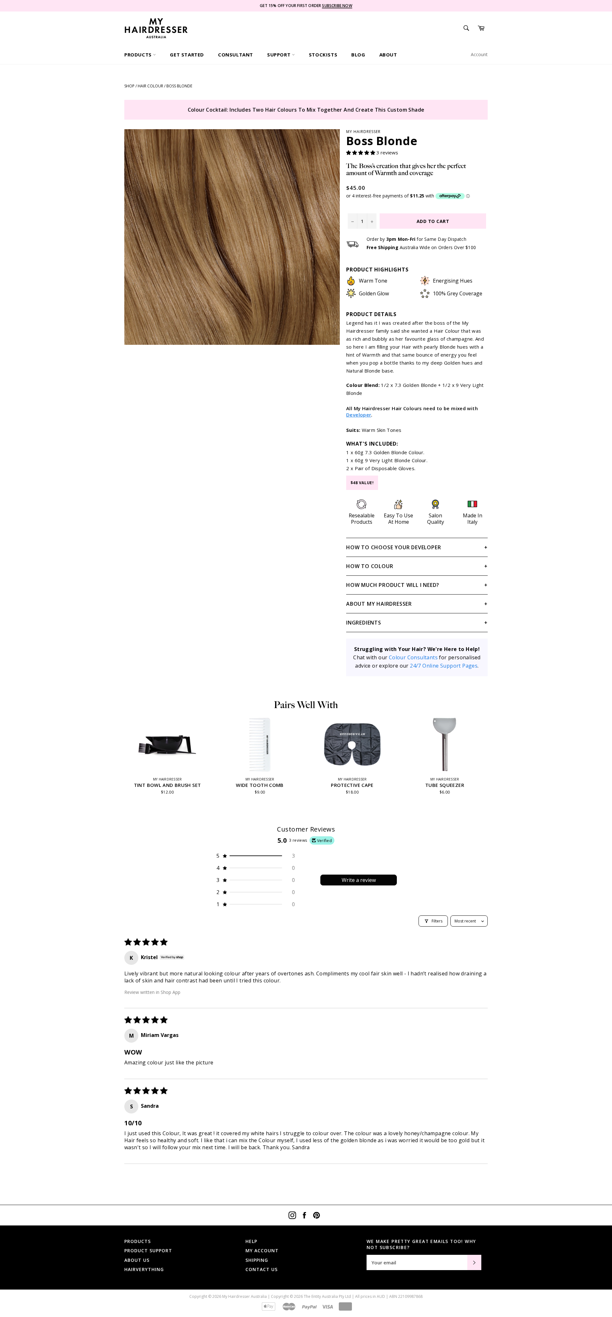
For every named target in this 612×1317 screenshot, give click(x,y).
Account (479, 54)
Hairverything (144, 1269)
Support (279, 54)
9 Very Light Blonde (387, 460)
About (388, 54)
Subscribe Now (337, 5)
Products (138, 54)
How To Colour (369, 566)
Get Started (187, 54)
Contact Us (261, 1269)
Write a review (359, 880)
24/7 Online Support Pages (443, 665)
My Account (262, 1250)
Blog (358, 54)
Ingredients (363, 622)
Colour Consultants (413, 657)
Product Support (148, 1250)
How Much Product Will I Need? (392, 584)
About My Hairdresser (379, 603)
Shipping (256, 1260)
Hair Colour (150, 86)
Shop (129, 86)
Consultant (235, 54)
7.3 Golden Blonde (386, 452)
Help (251, 1241)
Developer (358, 414)
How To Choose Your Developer (393, 547)
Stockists (323, 54)
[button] (361, 152)
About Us (136, 1260)
